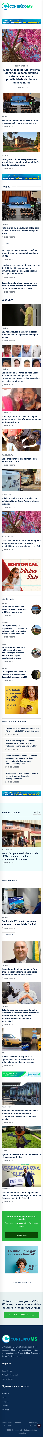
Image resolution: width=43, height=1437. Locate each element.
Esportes (6, 1189)
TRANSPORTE (6, 1107)
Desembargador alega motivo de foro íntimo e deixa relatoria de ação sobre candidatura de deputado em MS (19, 286)
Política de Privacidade (10, 1375)
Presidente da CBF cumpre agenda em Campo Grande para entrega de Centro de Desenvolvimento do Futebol (21, 1195)
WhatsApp (5, 1409)
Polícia (4, 1053)
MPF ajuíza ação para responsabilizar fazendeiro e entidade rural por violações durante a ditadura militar (21, 162)
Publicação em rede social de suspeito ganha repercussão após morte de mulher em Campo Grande (21, 419)
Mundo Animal (7, 455)
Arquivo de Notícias (20, 1282)
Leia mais (7, 934)
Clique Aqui (22, 1235)
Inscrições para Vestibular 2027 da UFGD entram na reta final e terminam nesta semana (20, 856)
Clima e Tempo (21, 66)
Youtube (4, 1405)
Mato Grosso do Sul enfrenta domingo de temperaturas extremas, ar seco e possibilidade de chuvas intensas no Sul (21, 76)
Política (5, 117)
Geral (4, 644)
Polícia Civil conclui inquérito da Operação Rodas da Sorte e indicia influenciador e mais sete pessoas (18, 1059)
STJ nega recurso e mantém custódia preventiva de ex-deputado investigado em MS (20, 253)
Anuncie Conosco (8, 1379)
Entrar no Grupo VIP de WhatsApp (21, 1315)
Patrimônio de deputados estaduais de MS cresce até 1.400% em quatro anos (20, 230)
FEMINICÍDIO (6, 413)
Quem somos (7, 1371)
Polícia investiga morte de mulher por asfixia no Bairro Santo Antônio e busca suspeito (20, 501)
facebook (5, 1393)
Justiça (5, 155)
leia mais (7, 244)
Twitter (4, 1397)
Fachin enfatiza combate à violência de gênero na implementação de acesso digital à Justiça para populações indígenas (13, 652)
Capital (5, 917)
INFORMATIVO (7, 850)
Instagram (5, 1401)
